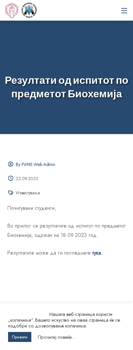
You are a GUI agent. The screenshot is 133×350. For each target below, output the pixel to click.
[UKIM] (11, 10)
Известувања (28, 193)
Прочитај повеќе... (57, 337)
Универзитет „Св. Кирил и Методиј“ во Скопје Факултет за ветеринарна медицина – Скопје (29, 10)
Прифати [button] (19, 337)
